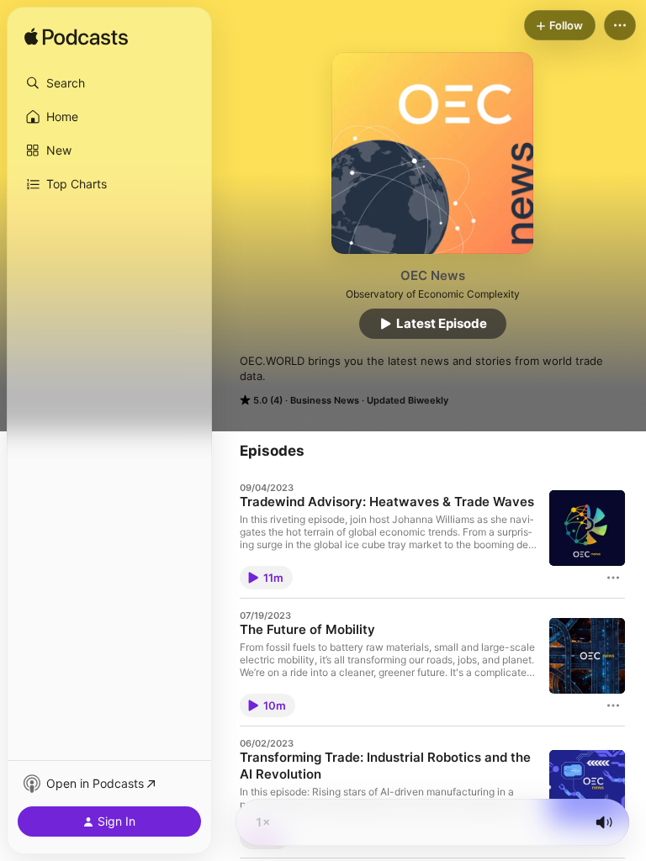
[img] (76, 37)
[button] (109, 83)
